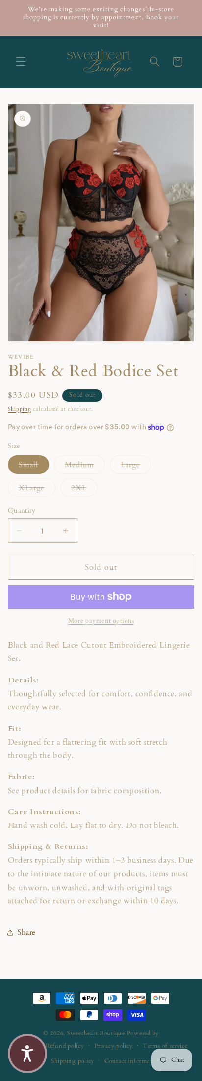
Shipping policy (72, 1061)
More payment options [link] (101, 621)
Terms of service (165, 1046)
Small (34, 464)
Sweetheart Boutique (96, 1033)
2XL (84, 487)
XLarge (37, 487)
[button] (20, 61)
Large (136, 464)
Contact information (132, 1061)
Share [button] (27, 932)
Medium (85, 464)
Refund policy (65, 1046)
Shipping (19, 409)
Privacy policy (113, 1046)
